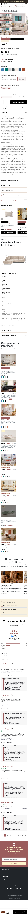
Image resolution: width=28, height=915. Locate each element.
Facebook (8, 888)
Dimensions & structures (14, 273)
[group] (6, 17)
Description (14, 112)
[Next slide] (26, 24)
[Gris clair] (5, 377)
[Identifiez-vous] (22, 4)
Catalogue (5, 876)
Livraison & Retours (14, 185)
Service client (5, 880)
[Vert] (3, 377)
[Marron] (5, 551)
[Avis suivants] (25, 835)
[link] (14, 1)
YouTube (11, 888)
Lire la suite (4, 593)
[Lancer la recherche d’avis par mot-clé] (26, 659)
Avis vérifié (5, 665)
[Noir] (5, 401)
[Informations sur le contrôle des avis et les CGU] (21, 638)
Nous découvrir (6, 869)
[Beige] (5, 427)
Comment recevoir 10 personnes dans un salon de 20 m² (10, 584)
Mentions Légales (14, 893)
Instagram (17, 888)
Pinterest (14, 888)
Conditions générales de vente (14, 895)
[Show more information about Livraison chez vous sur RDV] (26, 609)
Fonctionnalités (14, 330)
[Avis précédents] (2, 835)
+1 (9, 450)
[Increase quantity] (8, 102)
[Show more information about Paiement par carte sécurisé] (26, 606)
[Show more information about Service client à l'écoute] (26, 602)
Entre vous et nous (7, 873)
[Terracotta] (7, 427)
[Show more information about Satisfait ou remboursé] (26, 613)
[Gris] (5, 450)
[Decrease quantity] (2, 102)
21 (22, 835)
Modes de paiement (14, 190)
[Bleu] (1, 377)
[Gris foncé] (7, 377)
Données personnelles (14, 898)
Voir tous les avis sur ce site (14, 640)
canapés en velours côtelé (16, 160)
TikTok (20, 888)
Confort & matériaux (14, 325)
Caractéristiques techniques (14, 180)
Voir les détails (24, 107)
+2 (9, 377)
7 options (25, 66)
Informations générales (14, 336)
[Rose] (1, 476)
